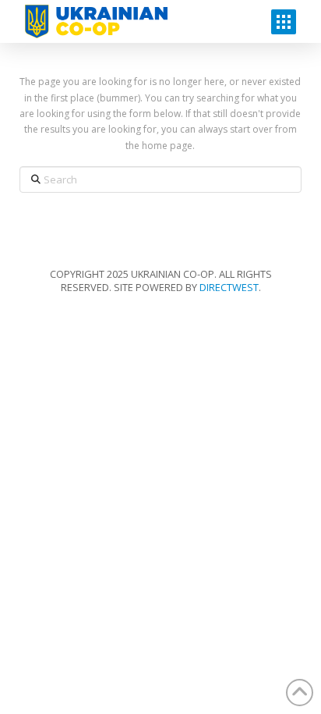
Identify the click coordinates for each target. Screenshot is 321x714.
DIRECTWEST (229, 287)
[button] (283, 21)
